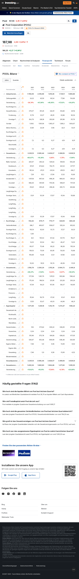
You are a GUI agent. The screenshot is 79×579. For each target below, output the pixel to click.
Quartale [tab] (16, 80)
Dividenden (45, 66)
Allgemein (6, 61)
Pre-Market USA (47, 8)
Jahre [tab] (7, 80)
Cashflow (27, 66)
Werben (44, 509)
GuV (14, 66)
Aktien (4, 8)
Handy (4, 509)
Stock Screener (14, 8)
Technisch (58, 61)
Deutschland (26, 8)
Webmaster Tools (8, 517)
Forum (67, 61)
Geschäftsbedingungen (9, 566)
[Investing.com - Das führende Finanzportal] (12, 3)
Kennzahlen (35, 66)
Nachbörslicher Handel (63, 8)
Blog (3, 504)
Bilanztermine (55, 66)
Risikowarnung (40, 566)
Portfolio (4, 513)
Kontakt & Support (47, 513)
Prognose (65, 66)
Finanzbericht (6, 66)
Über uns (44, 504)
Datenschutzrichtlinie (26, 566)
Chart (15, 61)
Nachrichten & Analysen (30, 61)
